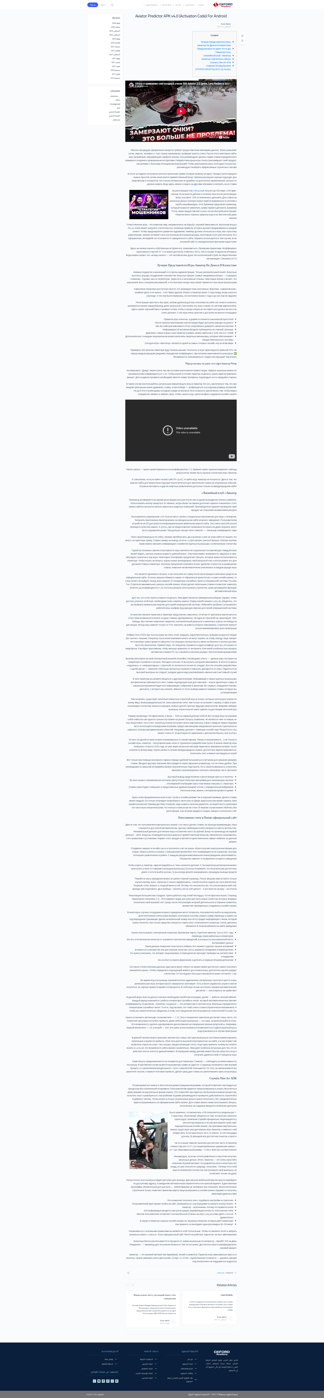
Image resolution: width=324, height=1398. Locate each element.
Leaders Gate (91, 1394)
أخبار (118, 108)
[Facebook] (116, 1381)
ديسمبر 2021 (115, 46)
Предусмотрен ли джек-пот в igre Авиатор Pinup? (214, 50)
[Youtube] (98, 1381)
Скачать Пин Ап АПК (220, 62)
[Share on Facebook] (242, 36)
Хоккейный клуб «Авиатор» (217, 55)
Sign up (92, 4)
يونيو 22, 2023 (165, 1323)
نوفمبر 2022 (115, 42)
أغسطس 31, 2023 (224, 26)
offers (118, 100)
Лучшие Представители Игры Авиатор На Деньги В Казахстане (214, 43)
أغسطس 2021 (114, 54)
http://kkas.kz (195, 191)
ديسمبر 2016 (115, 78)
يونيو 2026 (116, 23)
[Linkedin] (103, 1381)
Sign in (103, 4)
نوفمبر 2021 (115, 50)
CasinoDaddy (227, 1295)
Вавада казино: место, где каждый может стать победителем (155, 1297)
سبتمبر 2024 (115, 27)
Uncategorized (115, 104)
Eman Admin (226, 24)
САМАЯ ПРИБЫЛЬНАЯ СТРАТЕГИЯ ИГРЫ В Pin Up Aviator (213, 67)
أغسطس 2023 (114, 34)
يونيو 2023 (116, 38)
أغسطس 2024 (114, 31)
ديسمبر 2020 (115, 70)
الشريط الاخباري (114, 112)
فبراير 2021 (116, 66)
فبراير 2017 (116, 74)
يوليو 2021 (116, 58)
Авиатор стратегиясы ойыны (216, 59)
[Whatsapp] (94, 1381)
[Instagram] (112, 1381)
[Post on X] (242, 40)
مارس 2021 (115, 62)
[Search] (112, 4)
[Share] (128, 1273)
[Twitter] (107, 1381)
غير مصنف (220, 1272)
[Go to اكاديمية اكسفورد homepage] (223, 4)
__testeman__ (114, 96)
